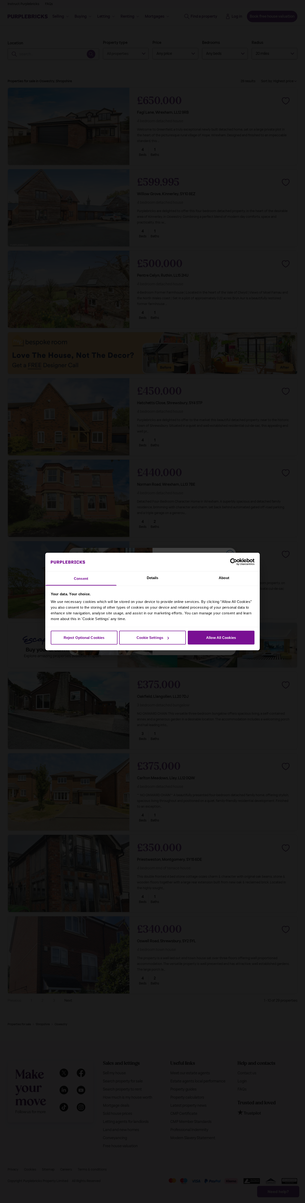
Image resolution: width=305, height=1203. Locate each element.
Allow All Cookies (221, 638)
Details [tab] (152, 578)
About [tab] (224, 578)
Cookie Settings (150, 638)
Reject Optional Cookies (84, 638)
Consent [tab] (81, 578)
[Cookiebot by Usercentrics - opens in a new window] (233, 562)
